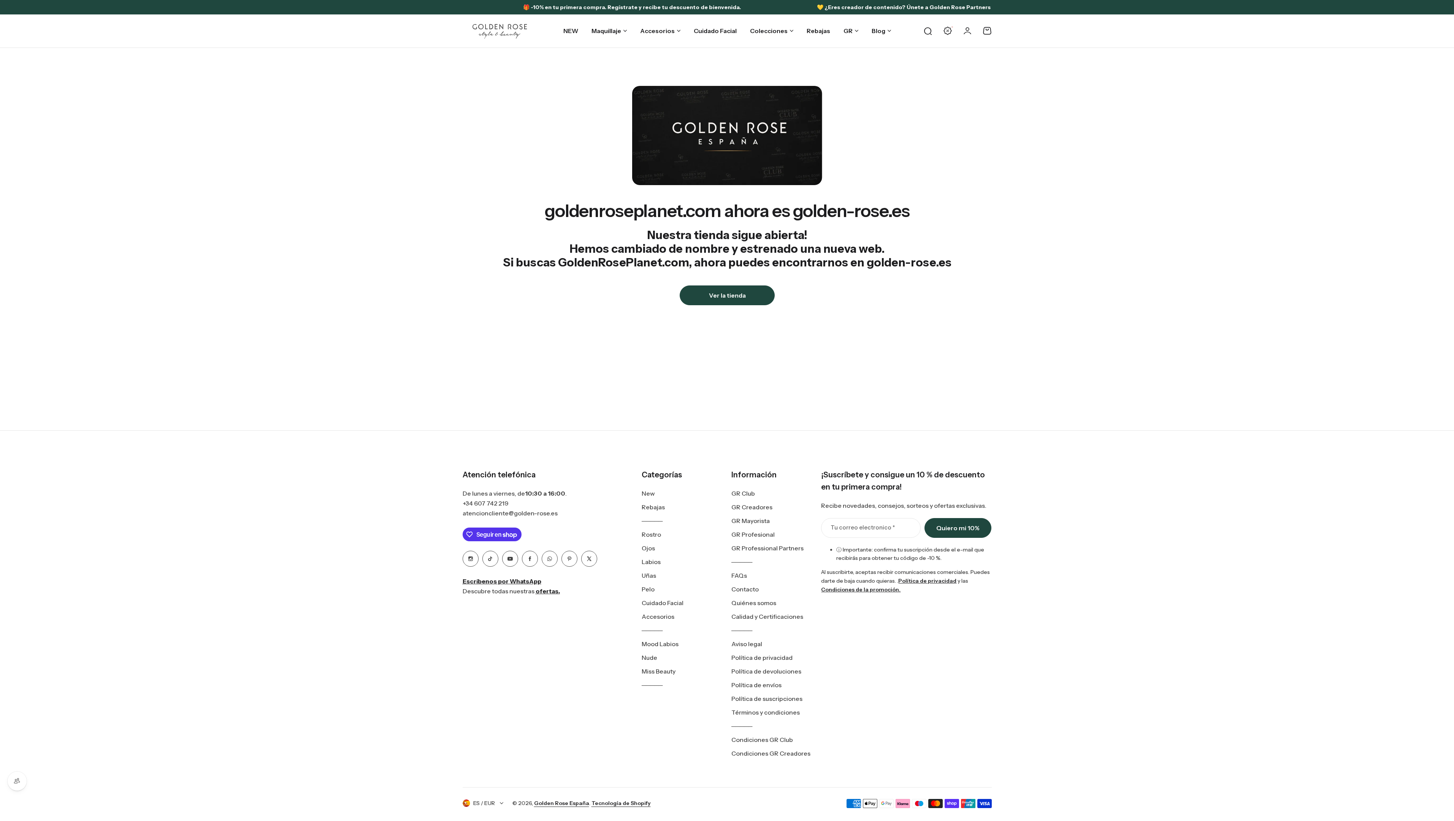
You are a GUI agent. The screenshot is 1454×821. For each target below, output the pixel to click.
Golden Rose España (561, 803)
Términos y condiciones (765, 712)
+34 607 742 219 (486, 503)
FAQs (739, 575)
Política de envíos (756, 685)
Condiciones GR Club (762, 739)
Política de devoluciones (766, 671)
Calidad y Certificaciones (767, 616)
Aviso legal (746, 644)
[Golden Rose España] (500, 31)
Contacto (745, 589)
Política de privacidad (762, 657)
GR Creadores (751, 507)
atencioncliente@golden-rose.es (510, 513)
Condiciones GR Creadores (770, 753)
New (648, 493)
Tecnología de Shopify (621, 803)
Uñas (649, 575)
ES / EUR (484, 803)
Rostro (651, 534)
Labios (651, 562)
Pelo (648, 589)
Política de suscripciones (766, 698)
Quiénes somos (753, 603)
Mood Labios (660, 644)
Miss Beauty (658, 671)
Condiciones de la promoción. (861, 589)
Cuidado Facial (662, 603)
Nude (649, 657)
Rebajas (653, 507)
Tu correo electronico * (863, 527)
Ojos (648, 548)
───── (652, 521)
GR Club (743, 493)
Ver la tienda (727, 295)
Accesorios (658, 616)
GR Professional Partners (767, 548)
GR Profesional (753, 534)
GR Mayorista (750, 521)
